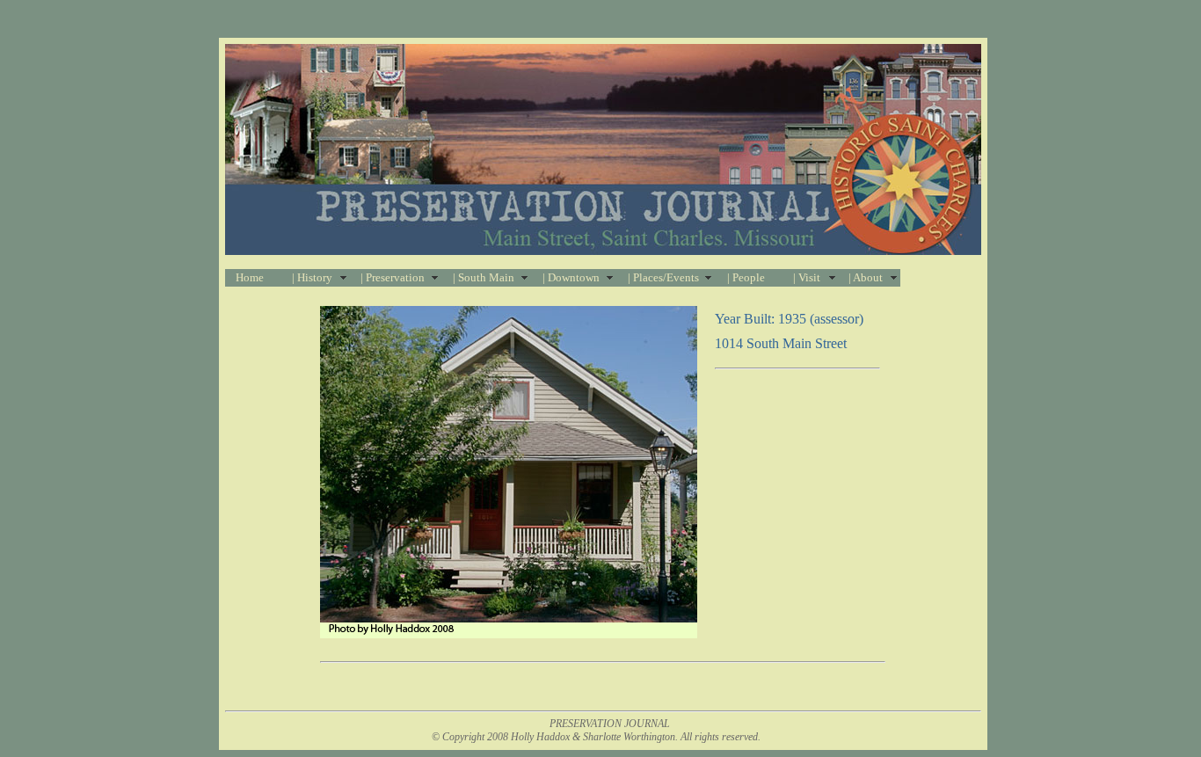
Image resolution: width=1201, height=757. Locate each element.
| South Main (483, 277)
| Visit (806, 277)
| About (865, 277)
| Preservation (392, 277)
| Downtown (571, 277)
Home (250, 277)
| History (312, 277)
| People (746, 277)
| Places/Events (663, 277)
